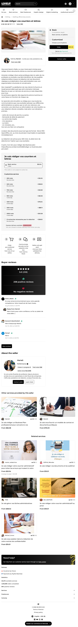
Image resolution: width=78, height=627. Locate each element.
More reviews (6, 346)
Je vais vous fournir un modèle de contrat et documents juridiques (57, 424)
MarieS (18, 59)
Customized (57, 40)
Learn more (29, 382)
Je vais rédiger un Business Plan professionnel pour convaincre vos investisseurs (14, 425)
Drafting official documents (22, 17)
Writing (7, 17)
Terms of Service (38, 609)
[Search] (35, 3)
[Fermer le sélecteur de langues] (50, 624)
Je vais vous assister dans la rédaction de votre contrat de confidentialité (17, 540)
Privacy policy (38, 612)
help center (42, 562)
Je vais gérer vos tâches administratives (16, 503)
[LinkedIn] (34, 619)
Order (59, 47)
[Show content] (74, 590)
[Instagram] (39, 619)
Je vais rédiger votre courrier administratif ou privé (57, 504)
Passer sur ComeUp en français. (37, 623)
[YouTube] (37, 619)
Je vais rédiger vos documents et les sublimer (57, 466)
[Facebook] (42, 619)
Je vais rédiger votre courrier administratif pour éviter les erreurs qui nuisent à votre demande (17, 468)
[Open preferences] (65, 4)
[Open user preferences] (73, 4)
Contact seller (61, 59)
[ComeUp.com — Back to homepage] (6, 4)
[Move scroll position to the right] (74, 11)
